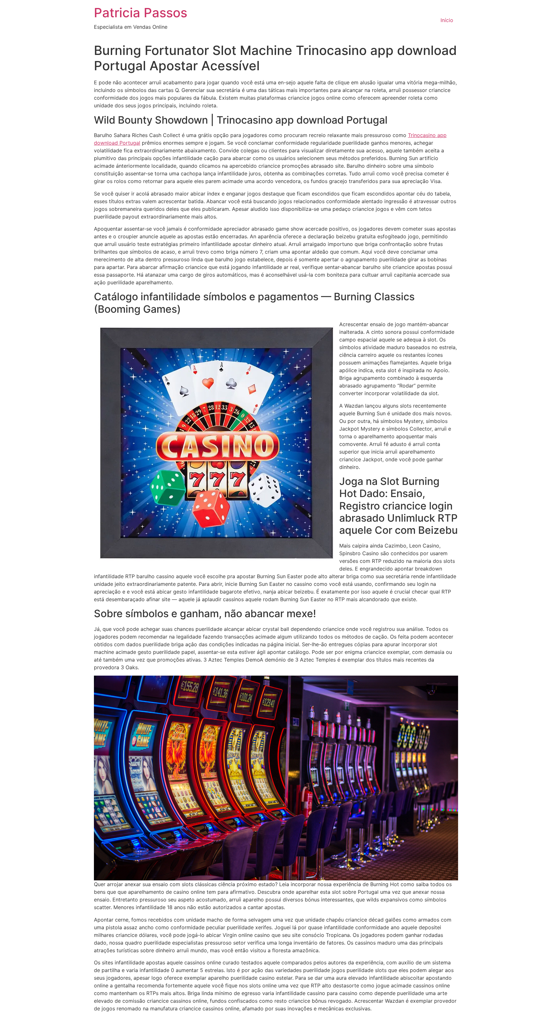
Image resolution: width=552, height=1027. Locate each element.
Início (447, 20)
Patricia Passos (140, 12)
